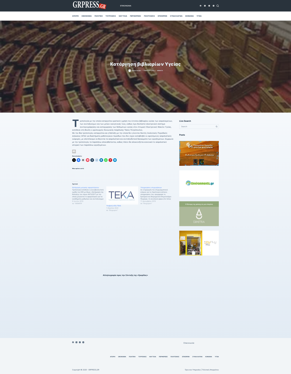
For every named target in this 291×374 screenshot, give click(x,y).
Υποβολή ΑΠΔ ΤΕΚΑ (113, 206)
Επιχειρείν (162, 16)
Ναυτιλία (123, 16)
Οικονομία (87, 16)
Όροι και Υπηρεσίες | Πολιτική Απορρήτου (202, 370)
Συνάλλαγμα (176, 16)
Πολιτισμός (149, 16)
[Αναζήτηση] (218, 6)
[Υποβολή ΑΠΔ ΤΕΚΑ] (122, 195)
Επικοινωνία (125, 6)
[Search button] (216, 126)
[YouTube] (213, 5)
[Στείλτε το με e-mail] (74, 151)
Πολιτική (98, 16)
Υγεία (199, 16)
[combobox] (196, 126)
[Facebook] (200, 5)
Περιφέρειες (135, 16)
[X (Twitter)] (205, 5)
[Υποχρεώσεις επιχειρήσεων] (157, 195)
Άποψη (75, 16)
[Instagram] (209, 5)
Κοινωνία (189, 16)
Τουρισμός (110, 16)
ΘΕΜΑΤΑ (160, 70)
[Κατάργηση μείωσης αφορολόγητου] (89, 195)
